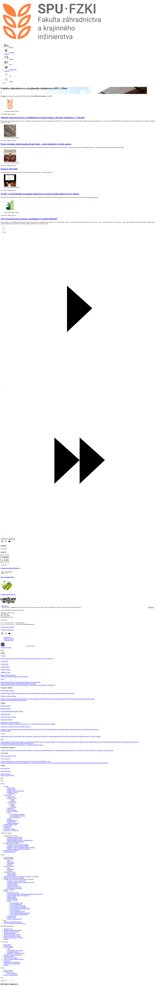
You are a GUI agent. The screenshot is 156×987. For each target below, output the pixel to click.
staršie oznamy (4, 606)
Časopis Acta (66, 763)
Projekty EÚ (25, 685)
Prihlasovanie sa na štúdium (8, 700)
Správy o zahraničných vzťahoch (80, 750)
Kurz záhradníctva (81, 742)
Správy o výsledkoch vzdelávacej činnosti (32, 745)
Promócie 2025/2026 (9, 169)
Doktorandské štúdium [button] (6, 719)
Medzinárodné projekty (49, 750)
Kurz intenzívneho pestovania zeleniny (66, 742)
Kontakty (111, 750)
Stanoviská (13, 675)
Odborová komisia (12, 676)
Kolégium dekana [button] (5, 667)
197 (5, 232)
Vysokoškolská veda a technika (13, 761)
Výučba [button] (3, 733)
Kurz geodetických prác (7, 742)
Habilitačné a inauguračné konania (9, 763)
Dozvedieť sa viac (86, 607)
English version (8, 637)
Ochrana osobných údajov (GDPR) (15, 646)
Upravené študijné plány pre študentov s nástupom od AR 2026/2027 (30, 736)
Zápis (2, 711)
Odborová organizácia (30, 683)
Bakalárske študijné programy (8, 693)
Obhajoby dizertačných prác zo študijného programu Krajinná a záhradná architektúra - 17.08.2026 (42, 118)
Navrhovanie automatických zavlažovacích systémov (33, 729)
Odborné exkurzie (5, 743)
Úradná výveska (13, 658)
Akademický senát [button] (5, 672)
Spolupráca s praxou (40, 658)
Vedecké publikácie (24, 763)
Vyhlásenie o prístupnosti (7, 629)
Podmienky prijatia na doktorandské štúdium (83, 699)
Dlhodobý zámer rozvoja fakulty (26, 658)
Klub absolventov (5, 768)
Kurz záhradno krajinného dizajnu (130, 742)
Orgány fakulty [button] (4, 661)
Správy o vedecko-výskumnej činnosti (53, 763)
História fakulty (5, 658)
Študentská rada (20, 683)
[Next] (79, 384)
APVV (2, 761)
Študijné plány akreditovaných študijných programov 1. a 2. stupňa (18, 724)
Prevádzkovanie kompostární (91, 729)
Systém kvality (18, 685)
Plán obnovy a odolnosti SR (48, 685)
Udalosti (7, 675)
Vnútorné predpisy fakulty (7, 685)
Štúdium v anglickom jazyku (35, 750)
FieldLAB (3, 552)
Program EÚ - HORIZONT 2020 (41, 761)
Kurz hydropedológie (18, 742)
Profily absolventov (6, 774)
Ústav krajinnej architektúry (8, 682)
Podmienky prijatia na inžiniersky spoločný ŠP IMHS (58, 699)
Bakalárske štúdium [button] (6, 708)
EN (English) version (6, 647)
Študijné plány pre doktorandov (95, 763)
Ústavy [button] (2, 679)
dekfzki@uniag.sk (29, 624)
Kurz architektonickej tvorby (93, 742)
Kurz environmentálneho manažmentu (111, 742)
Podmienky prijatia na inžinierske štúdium (33, 699)
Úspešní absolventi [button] (5, 771)
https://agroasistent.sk (92, 197)
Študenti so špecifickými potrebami (12, 745)
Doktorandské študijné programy (66, 693)
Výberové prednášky (95, 736)
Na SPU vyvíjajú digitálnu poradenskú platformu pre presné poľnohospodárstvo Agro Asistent (40, 194)
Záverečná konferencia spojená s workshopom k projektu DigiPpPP (29, 219)
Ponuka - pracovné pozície (7, 775)
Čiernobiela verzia (8, 640)
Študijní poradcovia (85, 736)
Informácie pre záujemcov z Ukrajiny (98, 750)
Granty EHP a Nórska (34, 685)
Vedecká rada (4, 676)
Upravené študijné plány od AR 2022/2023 (59, 736)
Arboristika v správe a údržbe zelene (10, 729)
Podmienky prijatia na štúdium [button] (8, 696)
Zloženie (3, 669)
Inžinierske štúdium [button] (6, 714)
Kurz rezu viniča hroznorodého (48, 742)
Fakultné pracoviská (10, 683)
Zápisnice (7, 669)
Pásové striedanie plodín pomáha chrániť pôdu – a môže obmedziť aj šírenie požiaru (36, 144)
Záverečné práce (14, 743)
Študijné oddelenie (5, 706)
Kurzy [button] (2, 739)
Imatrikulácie (7, 711)
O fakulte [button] (3, 655)
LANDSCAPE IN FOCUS (8, 594)
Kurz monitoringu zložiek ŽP (32, 742)
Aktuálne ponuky (5, 750)
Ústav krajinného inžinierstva (22, 682)
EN (5, 83)
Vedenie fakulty (5, 664)
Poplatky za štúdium (6, 731)
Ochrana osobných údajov (7, 627)
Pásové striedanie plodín (7, 577)
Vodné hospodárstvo (52, 729)
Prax (2, 745)
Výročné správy (49, 658)
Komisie (3, 683)
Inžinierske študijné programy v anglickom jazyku (44, 693)
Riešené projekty (12, 756)
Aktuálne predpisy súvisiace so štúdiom (45, 724)
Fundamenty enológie (63, 729)
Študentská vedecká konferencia (78, 763)
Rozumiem (150, 607)
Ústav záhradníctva (35, 682)
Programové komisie (23, 676)
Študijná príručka (14, 722)
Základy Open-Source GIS (76, 729)
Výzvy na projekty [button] (5, 758)
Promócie (20, 711)
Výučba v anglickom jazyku (26, 743)
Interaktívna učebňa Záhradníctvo (10, 568)
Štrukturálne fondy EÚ (27, 761)
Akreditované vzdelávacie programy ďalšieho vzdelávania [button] (15, 726)
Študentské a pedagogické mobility (19, 750)
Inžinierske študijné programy (23, 693)
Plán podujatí (4, 756)
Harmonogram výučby (6, 736)
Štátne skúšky (14, 711)
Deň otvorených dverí (20, 700)
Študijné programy (5, 722)
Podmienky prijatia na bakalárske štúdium (11, 699)
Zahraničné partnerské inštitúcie (63, 750)
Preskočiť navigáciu (9, 639)
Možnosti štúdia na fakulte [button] (7, 690)
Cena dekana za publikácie (36, 763)
